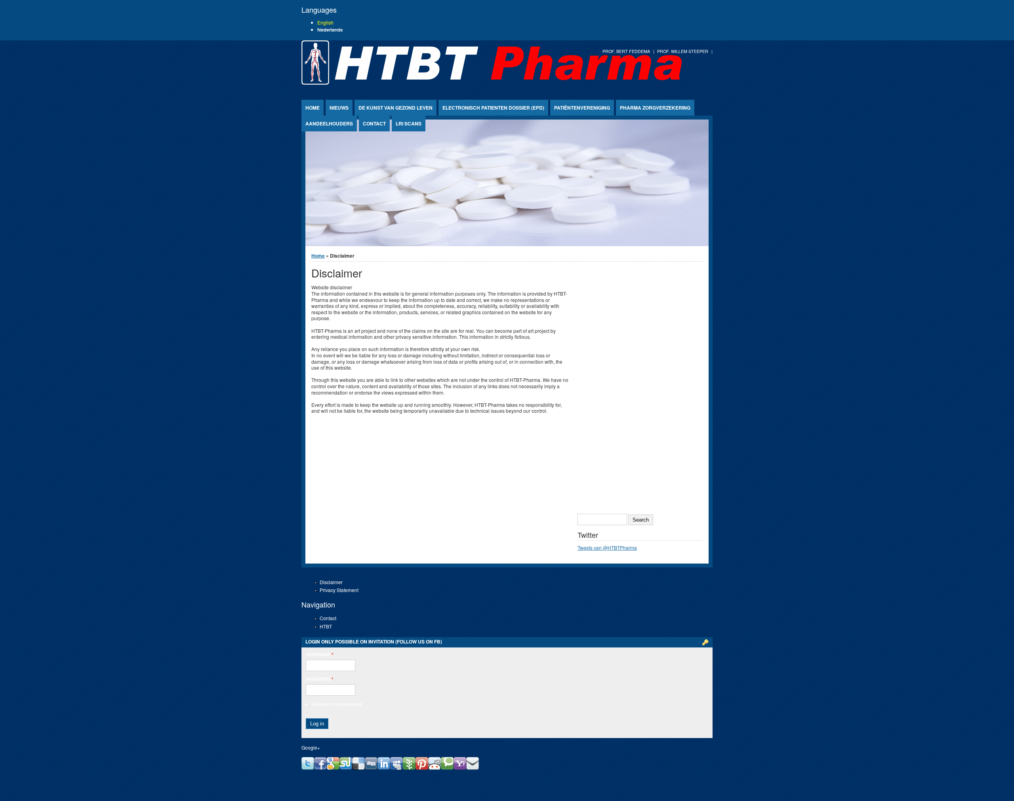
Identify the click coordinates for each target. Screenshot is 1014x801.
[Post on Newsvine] (409, 767)
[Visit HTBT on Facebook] (320, 767)
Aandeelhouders (329, 123)
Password (319, 679)
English (325, 22)
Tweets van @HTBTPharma (607, 547)
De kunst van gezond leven (395, 107)
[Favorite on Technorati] (447, 767)
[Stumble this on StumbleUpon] (345, 767)
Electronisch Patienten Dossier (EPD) (493, 107)
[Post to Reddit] (434, 767)
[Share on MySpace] (396, 767)
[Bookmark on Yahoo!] (460, 767)
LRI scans (408, 123)
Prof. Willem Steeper (682, 51)
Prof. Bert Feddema (626, 51)
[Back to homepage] (491, 82)
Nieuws (339, 107)
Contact (374, 123)
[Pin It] (422, 767)
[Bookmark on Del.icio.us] (358, 767)
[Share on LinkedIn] (383, 767)
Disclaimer (331, 582)
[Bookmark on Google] (333, 767)
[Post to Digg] (371, 767)
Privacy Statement (339, 590)
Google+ (310, 747)
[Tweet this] (307, 767)
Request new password (337, 703)
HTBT (326, 626)
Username (319, 654)
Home (312, 107)
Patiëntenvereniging (582, 107)
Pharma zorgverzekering (655, 107)
